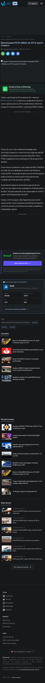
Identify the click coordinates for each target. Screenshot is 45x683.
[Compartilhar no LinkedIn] (18, 54)
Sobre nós (6, 620)
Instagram (9, 603)
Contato (8, 610)
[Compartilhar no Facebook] (13, 54)
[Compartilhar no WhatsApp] (3, 54)
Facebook (9, 596)
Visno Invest (13, 49)
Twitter (8, 599)
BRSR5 (9, 101)
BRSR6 (15, 101)
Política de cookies (9, 643)
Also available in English (21, 652)
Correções (6, 627)
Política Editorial (9, 623)
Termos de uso (8, 637)
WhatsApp (9, 606)
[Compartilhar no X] (8, 54)
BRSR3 (3, 101)
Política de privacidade (11, 640)
